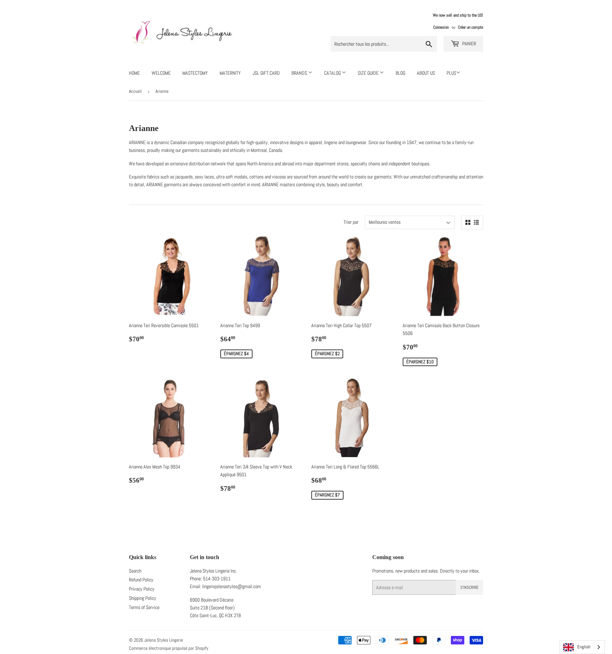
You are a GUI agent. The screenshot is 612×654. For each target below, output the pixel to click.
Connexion (441, 27)
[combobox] (582, 647)
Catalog (333, 73)
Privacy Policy (141, 589)
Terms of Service (144, 607)
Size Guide (369, 73)
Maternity (230, 73)
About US (426, 73)
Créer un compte (470, 27)
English (583, 647)
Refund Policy (141, 579)
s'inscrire (469, 587)
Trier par (351, 222)
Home (134, 73)
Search (135, 571)
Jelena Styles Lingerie (163, 640)
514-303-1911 (217, 578)
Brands (299, 73)
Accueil (135, 91)
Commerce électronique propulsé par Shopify (168, 648)
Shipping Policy (142, 598)
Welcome (161, 73)
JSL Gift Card (266, 73)
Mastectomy (195, 73)
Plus (451, 73)
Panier (468, 43)
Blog (400, 73)
